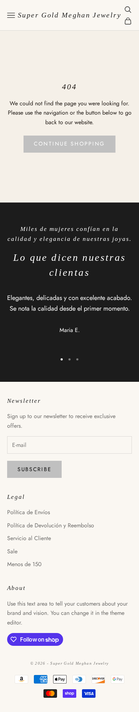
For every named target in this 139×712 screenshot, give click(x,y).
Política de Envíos (28, 512)
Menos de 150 (24, 564)
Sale (12, 551)
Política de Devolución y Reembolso (50, 525)
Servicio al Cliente (29, 538)
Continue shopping (69, 144)
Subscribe (34, 469)
